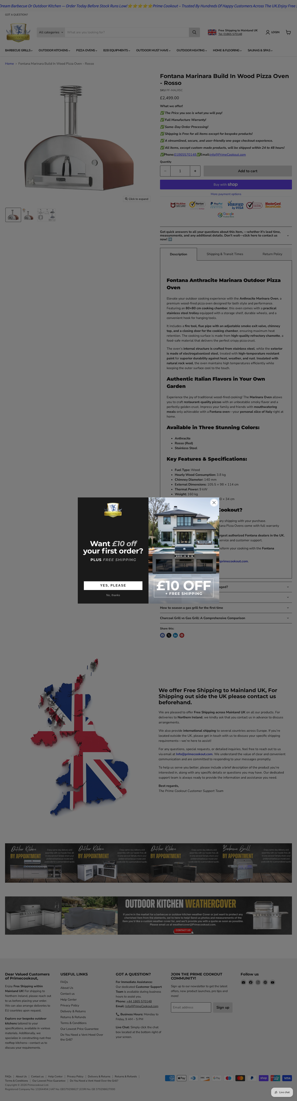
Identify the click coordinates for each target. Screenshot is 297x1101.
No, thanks (113, 595)
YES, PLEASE (113, 585)
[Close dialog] (214, 502)
